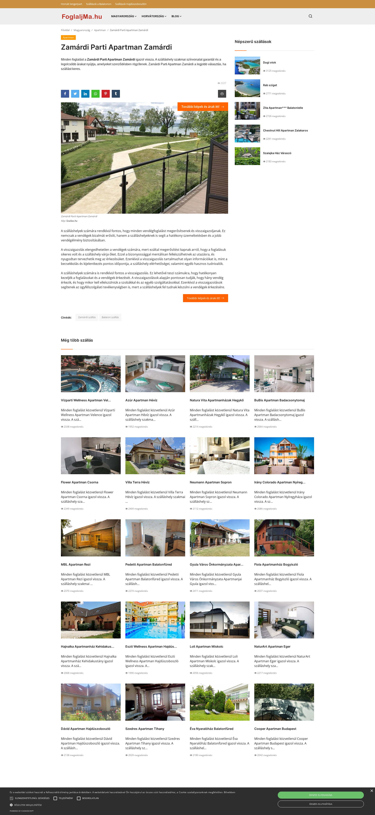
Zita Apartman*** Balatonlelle (283, 107)
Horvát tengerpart (71, 4)
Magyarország (82, 30)
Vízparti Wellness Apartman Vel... (86, 400)
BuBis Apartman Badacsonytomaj (279, 400)
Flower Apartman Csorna (79, 482)
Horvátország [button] (153, 16)
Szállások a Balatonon (98, 4)
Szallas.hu (71, 220)
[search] (310, 16)
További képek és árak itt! (200, 106)
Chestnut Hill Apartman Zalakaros (285, 130)
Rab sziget (270, 85)
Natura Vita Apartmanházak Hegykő (217, 400)
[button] (11, 798)
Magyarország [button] (122, 16)
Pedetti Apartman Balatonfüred (148, 564)
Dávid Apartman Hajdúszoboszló (85, 729)
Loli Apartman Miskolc (206, 646)
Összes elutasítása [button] (320, 804)
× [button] (371, 790)
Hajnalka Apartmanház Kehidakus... (87, 646)
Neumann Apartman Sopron (211, 482)
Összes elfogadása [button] (320, 795)
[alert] (187, 801)
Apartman (100, 30)
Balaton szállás (110, 317)
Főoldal (65, 30)
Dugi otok (269, 62)
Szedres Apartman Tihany (144, 729)
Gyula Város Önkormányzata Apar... (216, 564)
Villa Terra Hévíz (137, 482)
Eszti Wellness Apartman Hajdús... (151, 646)
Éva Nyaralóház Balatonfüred (211, 729)
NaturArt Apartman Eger (272, 646)
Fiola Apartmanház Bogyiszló (276, 564)
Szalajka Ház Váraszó (277, 153)
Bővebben (229, 792)
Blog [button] (175, 16)
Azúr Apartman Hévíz (141, 400)
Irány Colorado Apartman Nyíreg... (279, 482)
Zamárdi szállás (87, 317)
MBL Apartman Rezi (75, 564)
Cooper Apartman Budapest (275, 729)
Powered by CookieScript (22, 811)
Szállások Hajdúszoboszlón (130, 4)
